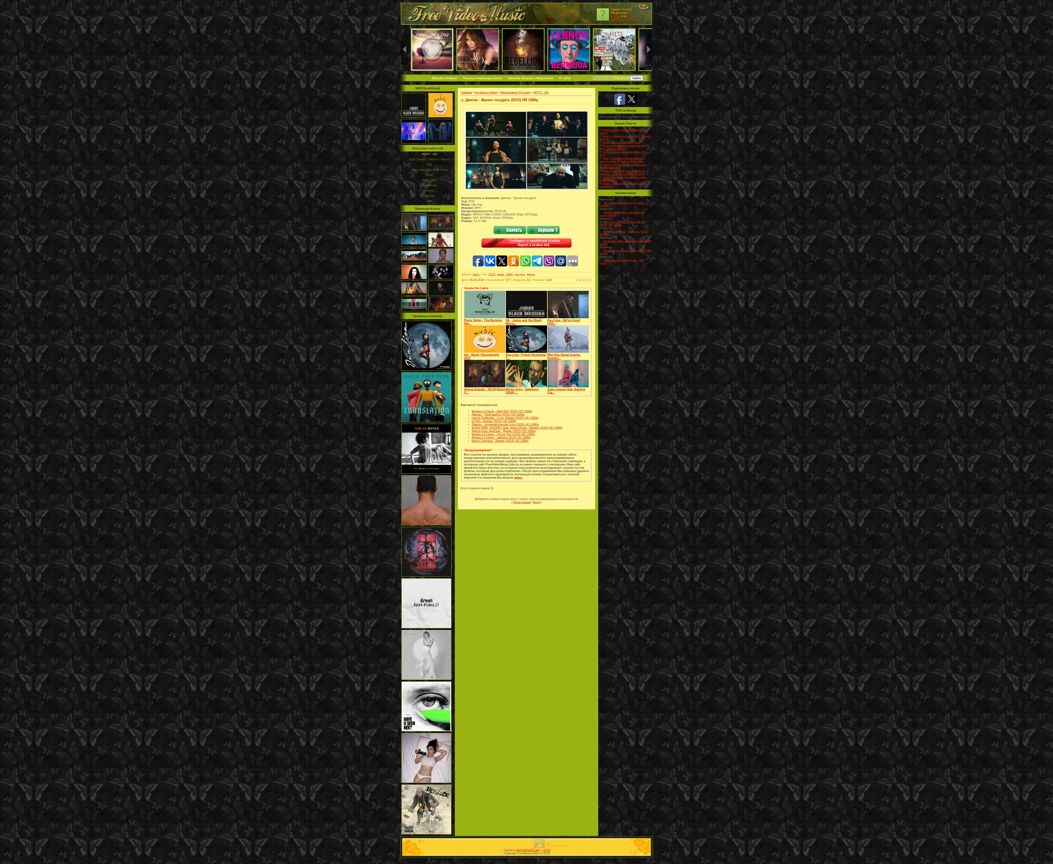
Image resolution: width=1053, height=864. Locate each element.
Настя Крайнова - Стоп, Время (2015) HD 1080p (505, 417)
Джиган (531, 274)
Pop (429, 164)
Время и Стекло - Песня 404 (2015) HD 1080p (503, 434)
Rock (429, 175)
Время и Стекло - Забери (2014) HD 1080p (501, 437)
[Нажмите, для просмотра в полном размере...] (526, 188)
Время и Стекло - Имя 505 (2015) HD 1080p (502, 411)
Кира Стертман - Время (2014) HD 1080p (500, 440)
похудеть (519, 274)
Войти (615, 16)
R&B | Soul (429, 180)
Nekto (476, 274)
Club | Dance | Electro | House (429, 159)
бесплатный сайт (528, 850)
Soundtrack (429, 185)
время (500, 274)
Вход (536, 502)
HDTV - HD (429, 154)
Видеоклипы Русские (515, 92)
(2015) (492, 274)
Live (429, 201)
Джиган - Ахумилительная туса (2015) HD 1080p (505, 424)
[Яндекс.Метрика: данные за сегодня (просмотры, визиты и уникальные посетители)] (557, 843)
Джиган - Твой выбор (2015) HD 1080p (498, 414)
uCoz (546, 850)
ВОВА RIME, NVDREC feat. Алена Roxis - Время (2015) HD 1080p (517, 427)
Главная (466, 92)
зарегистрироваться (626, 19)
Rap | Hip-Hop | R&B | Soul (429, 169)
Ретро (429, 190)
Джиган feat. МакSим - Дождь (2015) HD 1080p (504, 431)
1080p (509, 274)
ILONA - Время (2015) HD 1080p (494, 421)
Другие (429, 195)
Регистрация (522, 502)
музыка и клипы (486, 92)
